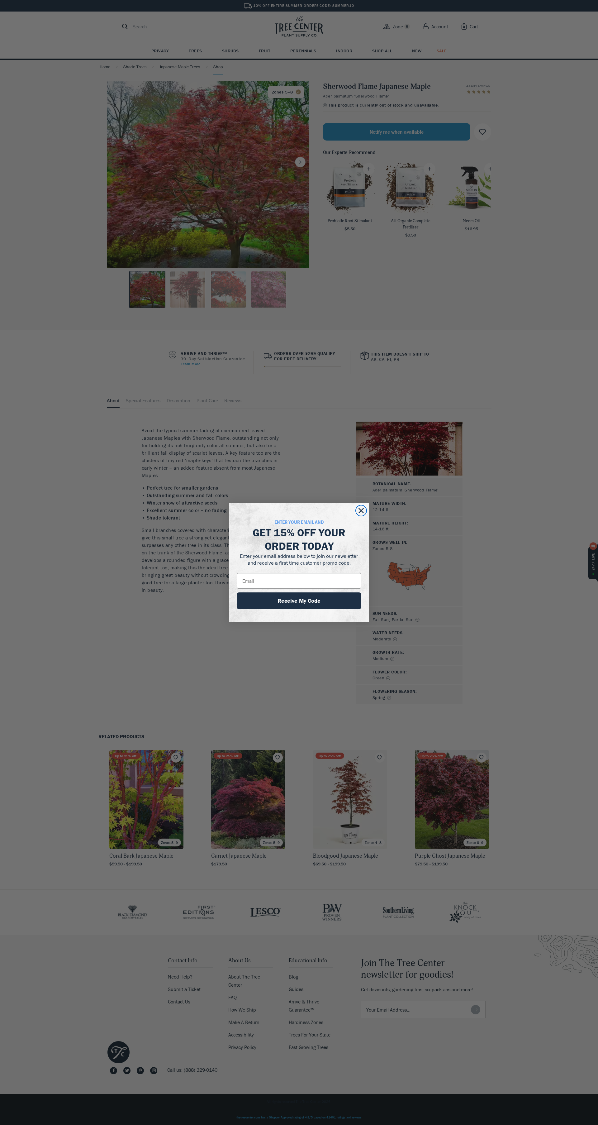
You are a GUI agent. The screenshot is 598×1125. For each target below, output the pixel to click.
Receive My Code (299, 600)
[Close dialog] (361, 510)
